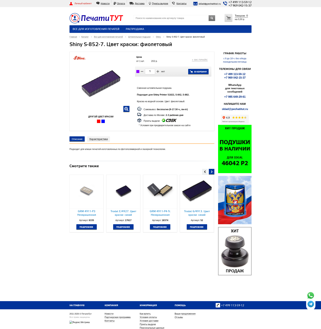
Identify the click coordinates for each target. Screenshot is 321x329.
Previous (205, 171)
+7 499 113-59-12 (240, 2)
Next (211, 171)
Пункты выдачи (160, 3)
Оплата (121, 3)
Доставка (140, 3)
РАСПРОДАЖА (135, 29)
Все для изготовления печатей (96, 29)
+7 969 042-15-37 (240, 5)
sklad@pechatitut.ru (235, 109)
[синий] (103, 121)
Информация (148, 305)
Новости (105, 3)
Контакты (181, 3)
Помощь (180, 305)
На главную (77, 305)
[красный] (98, 121)
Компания (111, 305)
